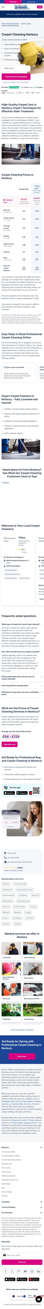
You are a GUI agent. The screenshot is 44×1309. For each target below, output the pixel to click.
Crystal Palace (19, 907)
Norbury (6, 884)
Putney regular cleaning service (24, 1123)
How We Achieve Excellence (11, 1160)
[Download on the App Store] (9, 793)
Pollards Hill (7, 890)
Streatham (23, 895)
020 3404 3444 (13, 858)
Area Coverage (7, 1192)
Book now (22, 1056)
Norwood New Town (24, 890)
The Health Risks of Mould (11, 1156)
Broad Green (7, 901)
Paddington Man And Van (12, 1101)
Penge (28, 912)
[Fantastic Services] (22, 7)
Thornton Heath (20, 884)
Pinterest (18, 1271)
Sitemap (4, 1196)
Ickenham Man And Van (21, 1104)
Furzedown (17, 918)
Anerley (33, 907)
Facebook (5, 1271)
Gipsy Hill (35, 895)
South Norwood (23, 901)
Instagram (31, 1271)
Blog (3, 1188)
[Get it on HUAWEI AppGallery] (34, 1279)
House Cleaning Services (10, 24)
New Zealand (31, 1296)
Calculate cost (9, 744)
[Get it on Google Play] (22, 793)
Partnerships (6, 1184)
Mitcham (6, 912)
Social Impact (6, 1172)
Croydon (6, 924)
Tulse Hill (29, 918)
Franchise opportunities (10, 1180)
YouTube (25, 1271)
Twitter (12, 1271)
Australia (20, 1296)
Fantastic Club (7, 298)
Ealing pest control (19, 1120)
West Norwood (8, 895)
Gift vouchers (6, 1168)
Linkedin (38, 1271)
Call (40, 7)
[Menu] (3, 7)
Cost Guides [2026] (8, 1152)
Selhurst (6, 907)
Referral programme (9, 1176)
